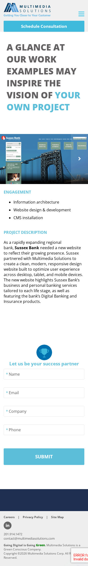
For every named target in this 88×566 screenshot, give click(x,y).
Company (17, 411)
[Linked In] (7, 525)
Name (14, 374)
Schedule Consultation (44, 26)
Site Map (57, 517)
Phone (15, 429)
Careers (9, 517)
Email (14, 392)
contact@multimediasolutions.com (29, 538)
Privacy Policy (33, 517)
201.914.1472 (13, 534)
